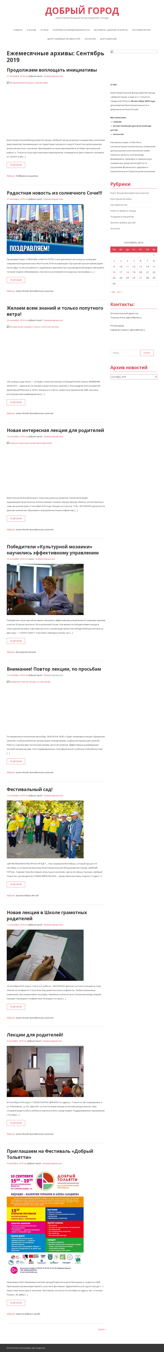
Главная (17, 29)
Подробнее (16, 165)
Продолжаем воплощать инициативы (52, 70)
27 (140, 277)
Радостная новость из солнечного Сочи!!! (54, 193)
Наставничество (141, 29)
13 (140, 266)
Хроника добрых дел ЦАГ (27, 895)
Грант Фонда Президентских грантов (34, 291)
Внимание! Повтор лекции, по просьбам (54, 669)
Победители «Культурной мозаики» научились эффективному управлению (53, 550)
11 (127, 266)
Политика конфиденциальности (71, 29)
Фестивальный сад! (30, 789)
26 (133, 277)
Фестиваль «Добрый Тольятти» (111, 29)
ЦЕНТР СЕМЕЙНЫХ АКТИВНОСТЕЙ (63, 38)
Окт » (119, 291)
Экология (90, 38)
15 (153, 266)
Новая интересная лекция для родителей (55, 430)
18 (127, 272)
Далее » (102, 1329)
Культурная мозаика (26, 652)
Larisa (31, 558)
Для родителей (108, 38)
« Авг (112, 291)
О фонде (31, 29)
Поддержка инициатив (27, 175)
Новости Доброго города (28, 1313)
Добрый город (35, 76)
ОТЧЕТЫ (44, 29)
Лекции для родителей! (35, 1035)
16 (114, 272)
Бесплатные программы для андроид (26, 1347)
